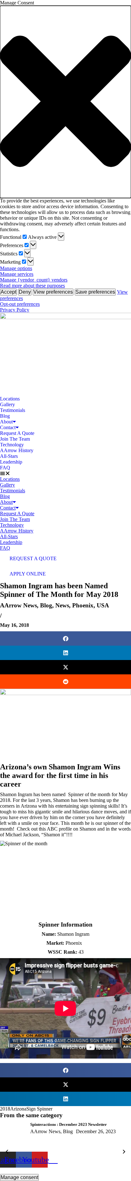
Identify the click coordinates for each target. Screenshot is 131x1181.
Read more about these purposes (32, 285)
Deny (25, 292)
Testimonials (12, 410)
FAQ (5, 467)
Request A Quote (17, 433)
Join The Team (15, 439)
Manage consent (19, 1177)
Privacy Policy (14, 309)
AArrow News (18, 605)
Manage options (16, 268)
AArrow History (16, 450)
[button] (65, 102)
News (62, 605)
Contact (8, 427)
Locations (10, 398)
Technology (12, 444)
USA (103, 605)
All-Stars (9, 456)
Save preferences (95, 292)
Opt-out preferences (20, 304)
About (6, 421)
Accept (8, 292)
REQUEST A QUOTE (33, 558)
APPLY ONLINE (28, 573)
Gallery (7, 404)
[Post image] (12, 1137)
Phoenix (82, 605)
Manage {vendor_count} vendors (33, 279)
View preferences (53, 292)
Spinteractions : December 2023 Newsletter (68, 1124)
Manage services (16, 274)
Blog (5, 416)
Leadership (11, 462)
